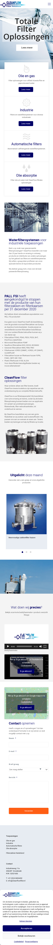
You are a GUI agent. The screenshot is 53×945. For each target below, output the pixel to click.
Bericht (13, 777)
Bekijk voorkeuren (26, 936)
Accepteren (26, 928)
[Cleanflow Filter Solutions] (13, 4)
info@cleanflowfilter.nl (16, 881)
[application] (26, 636)
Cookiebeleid (19, 942)
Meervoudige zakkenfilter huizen (22, 538)
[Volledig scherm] (45, 646)
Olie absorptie (11, 848)
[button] (26, 636)
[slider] (24, 646)
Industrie (9, 843)
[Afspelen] (8, 646)
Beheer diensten (26, 921)
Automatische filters (14, 846)
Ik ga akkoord (26, 671)
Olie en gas (10, 841)
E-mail (12, 751)
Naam (12, 738)
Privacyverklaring (31, 942)
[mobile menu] (49, 4)
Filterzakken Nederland (15, 853)
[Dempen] (40, 646)
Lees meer (25, 89)
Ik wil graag (14, 764)
